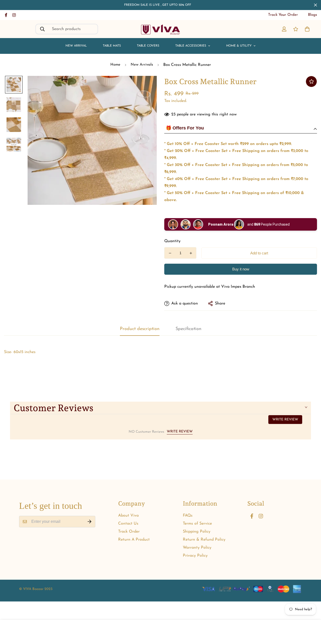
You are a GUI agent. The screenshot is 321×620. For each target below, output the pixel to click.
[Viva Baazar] (160, 29)
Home (115, 65)
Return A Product (134, 540)
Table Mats (112, 45)
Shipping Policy (196, 532)
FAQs (188, 516)
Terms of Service (197, 524)
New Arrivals (142, 65)
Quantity (172, 241)
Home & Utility (239, 45)
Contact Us (128, 524)
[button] (306, 29)
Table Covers (148, 45)
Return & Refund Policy (204, 540)
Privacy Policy (195, 556)
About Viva (128, 516)
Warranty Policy (197, 548)
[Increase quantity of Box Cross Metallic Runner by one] (190, 253)
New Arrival (76, 45)
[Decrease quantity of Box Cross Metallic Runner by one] (170, 253)
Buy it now (240, 269)
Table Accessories (190, 45)
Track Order (129, 532)
